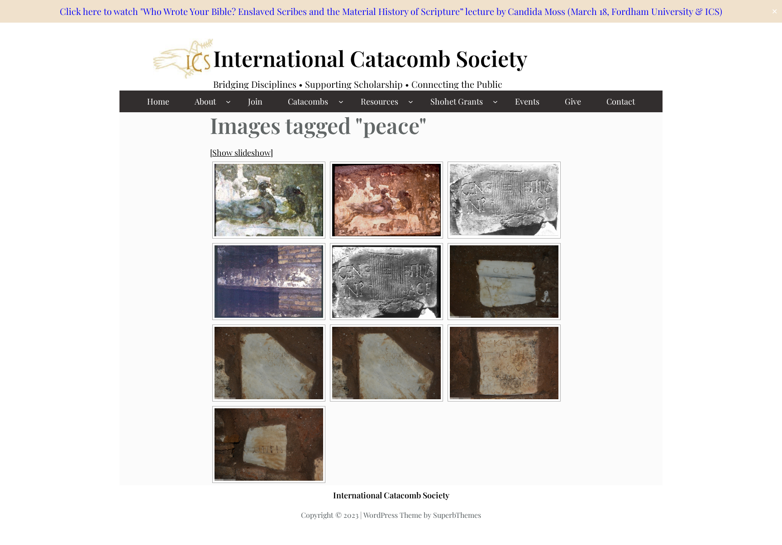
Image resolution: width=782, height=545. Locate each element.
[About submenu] (228, 101)
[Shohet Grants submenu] (495, 101)
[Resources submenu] (410, 101)
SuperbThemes (457, 515)
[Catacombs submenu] (341, 101)
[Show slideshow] (241, 152)
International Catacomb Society (370, 57)
